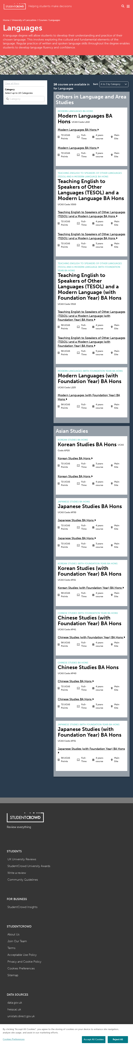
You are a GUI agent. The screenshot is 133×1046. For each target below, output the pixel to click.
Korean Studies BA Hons (74, 458)
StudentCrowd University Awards (28, 866)
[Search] (122, 6)
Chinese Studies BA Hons (75, 681)
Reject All (118, 1039)
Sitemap (12, 975)
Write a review (16, 873)
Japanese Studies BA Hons (76, 520)
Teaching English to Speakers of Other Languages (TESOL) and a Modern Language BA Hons (91, 214)
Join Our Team (17, 941)
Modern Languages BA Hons (77, 130)
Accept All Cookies (94, 1039)
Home (6, 20)
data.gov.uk (14, 1002)
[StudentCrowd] (14, 6)
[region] (66, 1035)
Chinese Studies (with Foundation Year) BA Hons (91, 637)
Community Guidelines (22, 879)
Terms (11, 948)
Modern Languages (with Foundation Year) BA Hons (89, 397)
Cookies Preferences (21, 968)
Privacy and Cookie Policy (24, 961)
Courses (43, 20)
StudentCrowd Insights (22, 907)
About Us (13, 934)
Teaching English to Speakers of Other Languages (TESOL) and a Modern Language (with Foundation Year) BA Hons (91, 316)
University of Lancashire (24, 20)
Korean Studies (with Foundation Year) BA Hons (90, 588)
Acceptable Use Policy (22, 955)
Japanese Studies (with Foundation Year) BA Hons (91, 749)
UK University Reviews (21, 859)
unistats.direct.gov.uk (21, 1016)
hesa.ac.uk (14, 1009)
